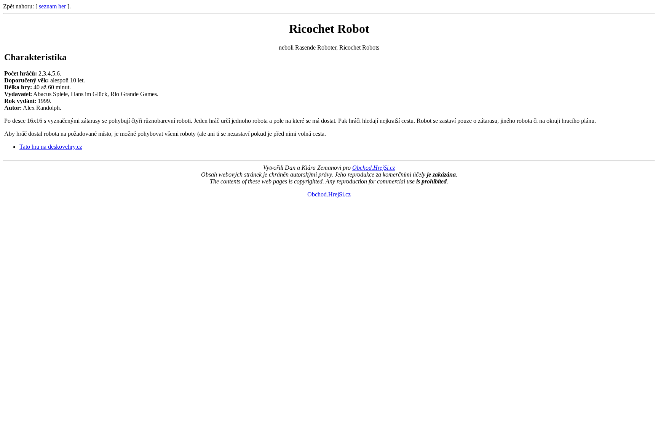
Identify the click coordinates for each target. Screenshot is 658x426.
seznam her (52, 6)
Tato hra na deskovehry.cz (50, 146)
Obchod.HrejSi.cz (373, 167)
